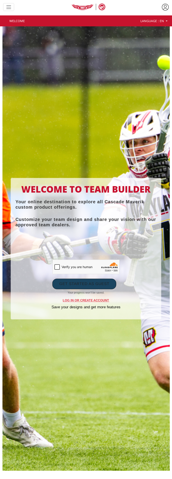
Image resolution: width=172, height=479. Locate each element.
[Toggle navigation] (8, 7)
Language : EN (152, 21)
